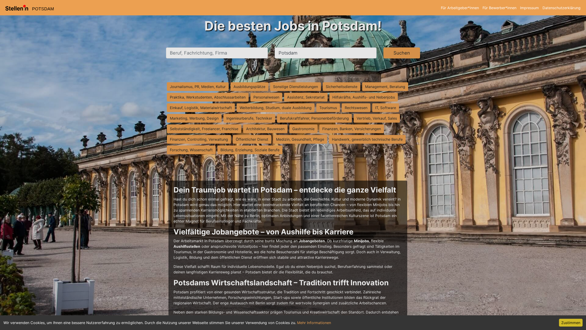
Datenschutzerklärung (562, 8)
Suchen (401, 53)
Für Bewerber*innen (499, 8)
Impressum (529, 8)
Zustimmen (570, 322)
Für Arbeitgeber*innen (460, 8)
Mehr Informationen (314, 322)
